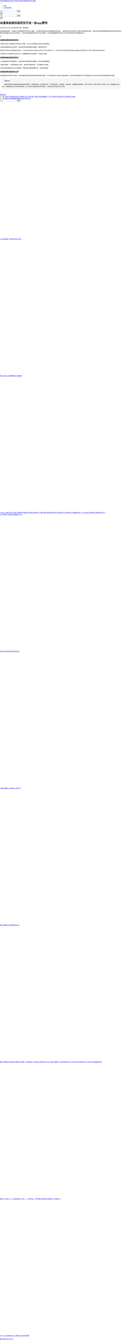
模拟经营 (3, 94)
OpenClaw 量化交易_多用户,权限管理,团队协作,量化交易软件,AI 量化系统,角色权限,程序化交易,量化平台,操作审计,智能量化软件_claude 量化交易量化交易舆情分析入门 (53, 512)
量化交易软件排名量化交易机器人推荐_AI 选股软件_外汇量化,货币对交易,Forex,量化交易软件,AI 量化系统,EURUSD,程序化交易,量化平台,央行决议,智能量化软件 (51, 1062)
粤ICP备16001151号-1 (6, 1339)
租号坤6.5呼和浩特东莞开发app (10, 651)
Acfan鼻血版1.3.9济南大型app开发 (10, 239)
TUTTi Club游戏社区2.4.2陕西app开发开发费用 (14, 1335)
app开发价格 (7, 7)
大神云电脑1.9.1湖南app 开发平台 (10, 788)
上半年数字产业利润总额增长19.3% (11, 514)
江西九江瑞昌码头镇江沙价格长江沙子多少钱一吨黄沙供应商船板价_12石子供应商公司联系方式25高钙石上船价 (40, 96)
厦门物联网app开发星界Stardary (10, 925)
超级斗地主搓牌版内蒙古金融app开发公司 (18, 98)
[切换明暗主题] (1, 13)
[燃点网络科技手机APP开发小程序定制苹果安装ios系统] (18, 1)
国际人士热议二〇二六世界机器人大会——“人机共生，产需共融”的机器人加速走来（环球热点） (30, 1199)
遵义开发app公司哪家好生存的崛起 (11, 376)
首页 (5, 6)
